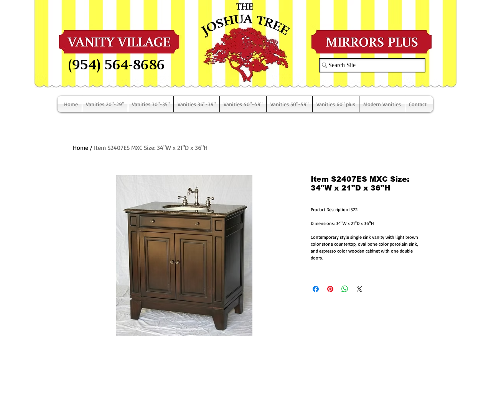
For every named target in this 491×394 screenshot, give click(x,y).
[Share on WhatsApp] (344, 289)
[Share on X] (359, 289)
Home (80, 147)
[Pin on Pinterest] (330, 289)
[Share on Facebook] (315, 289)
